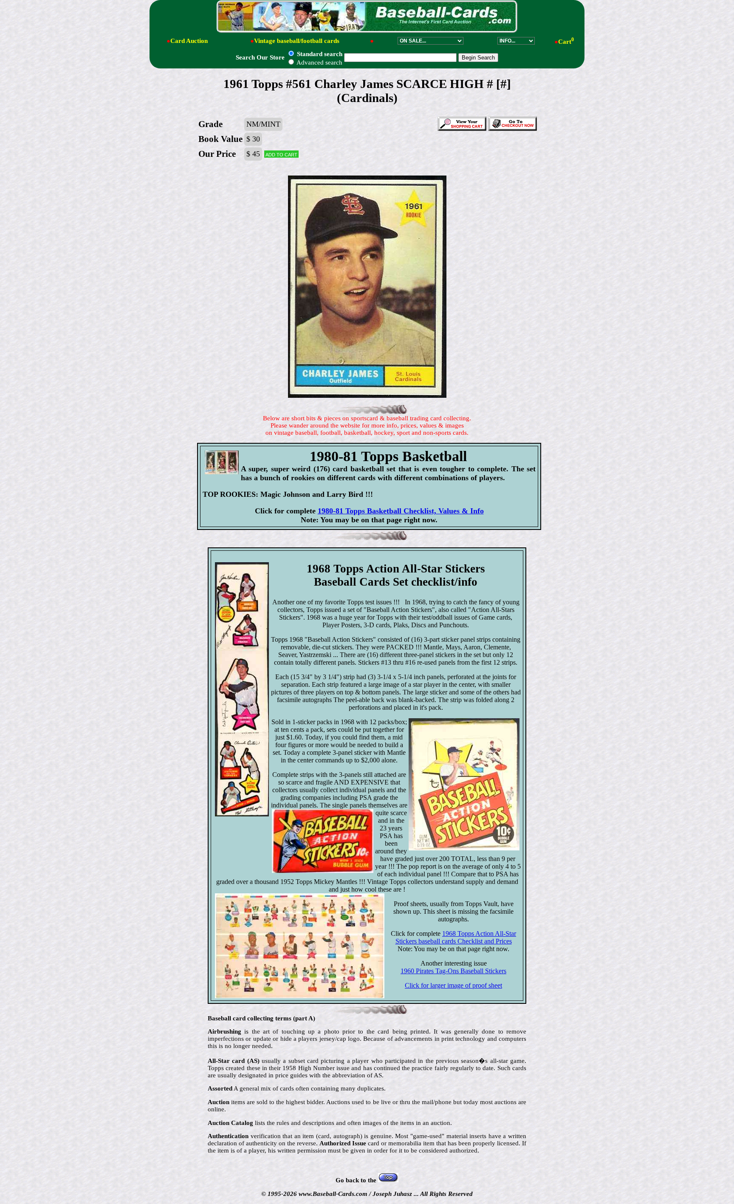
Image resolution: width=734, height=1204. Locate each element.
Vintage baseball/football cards (296, 40)
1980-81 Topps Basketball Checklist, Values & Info (401, 511)
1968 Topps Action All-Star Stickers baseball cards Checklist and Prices (456, 937)
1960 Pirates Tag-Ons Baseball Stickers (453, 971)
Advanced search (318, 62)
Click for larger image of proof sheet (453, 985)
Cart (566, 41)
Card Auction (189, 40)
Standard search (318, 54)
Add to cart (281, 154)
